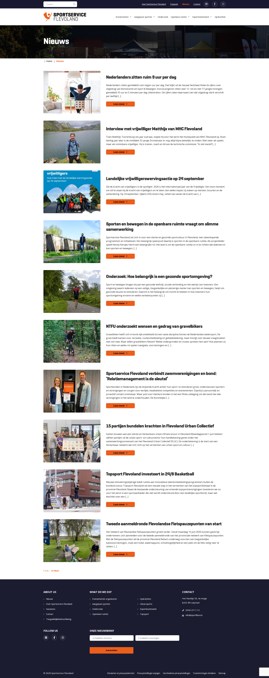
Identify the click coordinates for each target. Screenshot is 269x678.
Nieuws (185, 4)
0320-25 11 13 (193, 610)
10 (52, 570)
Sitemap (222, 673)
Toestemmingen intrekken (204, 673)
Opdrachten (220, 16)
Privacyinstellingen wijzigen (148, 673)
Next (56, 570)
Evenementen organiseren (104, 598)
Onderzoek (163, 16)
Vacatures (50, 609)
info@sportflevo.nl (194, 615)
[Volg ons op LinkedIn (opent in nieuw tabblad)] (206, 4)
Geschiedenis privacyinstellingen (176, 673)
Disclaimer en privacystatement (120, 673)
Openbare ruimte (179, 16)
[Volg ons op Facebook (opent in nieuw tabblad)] (214, 4)
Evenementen (122, 16)
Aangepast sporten (143, 16)
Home (49, 61)
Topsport (174, 4)
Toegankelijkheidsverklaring (58, 619)
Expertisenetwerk (200, 16)
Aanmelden (111, 650)
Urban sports (146, 603)
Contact (196, 4)
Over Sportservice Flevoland (154, 4)
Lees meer (119, 104)
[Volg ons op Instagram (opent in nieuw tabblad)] (223, 4)
